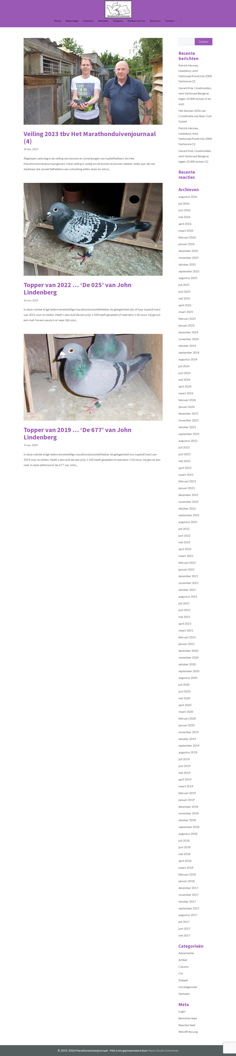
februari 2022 (187, 562)
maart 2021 (185, 630)
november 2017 (188, 894)
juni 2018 (184, 847)
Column (183, 966)
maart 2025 (185, 311)
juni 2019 (184, 766)
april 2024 (184, 386)
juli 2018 (184, 840)
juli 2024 (184, 366)
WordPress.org (188, 1031)
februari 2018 (187, 874)
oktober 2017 (187, 901)
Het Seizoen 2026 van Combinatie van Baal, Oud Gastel (194, 116)
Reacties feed (186, 1025)
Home (57, 21)
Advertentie (186, 953)
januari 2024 (186, 406)
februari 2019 (187, 793)
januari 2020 (186, 725)
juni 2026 (184, 210)
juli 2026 (184, 203)
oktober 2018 (187, 820)
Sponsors (155, 21)
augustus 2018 (187, 833)
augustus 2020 (187, 677)
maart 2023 (185, 474)
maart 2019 (185, 786)
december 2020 (188, 650)
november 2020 (188, 657)
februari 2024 (187, 400)
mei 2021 (184, 616)
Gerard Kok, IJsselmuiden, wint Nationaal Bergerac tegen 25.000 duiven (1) (194, 156)
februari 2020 (187, 718)
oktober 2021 (187, 589)
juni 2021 (184, 610)
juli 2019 (184, 759)
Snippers (118, 21)
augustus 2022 (187, 522)
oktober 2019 (187, 739)
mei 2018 (184, 854)
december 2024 (188, 332)
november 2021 (188, 583)
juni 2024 (184, 373)
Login (181, 1011)
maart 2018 (185, 867)
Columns (88, 21)
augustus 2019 (187, 752)
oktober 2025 (187, 264)
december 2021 (188, 576)
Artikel (182, 960)
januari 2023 (186, 488)
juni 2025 (184, 291)
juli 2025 (184, 284)
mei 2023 (184, 461)
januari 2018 (186, 881)
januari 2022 (186, 569)
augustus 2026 (187, 196)
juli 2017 (184, 921)
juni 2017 (184, 928)
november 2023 (188, 420)
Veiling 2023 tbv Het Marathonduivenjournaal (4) (90, 137)
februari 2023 (187, 481)
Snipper (183, 980)
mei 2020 (184, 698)
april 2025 (184, 305)
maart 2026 (185, 230)
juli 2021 (184, 603)
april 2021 (184, 623)
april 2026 (184, 223)
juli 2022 (184, 528)
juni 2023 (184, 454)
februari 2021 (187, 637)
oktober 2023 (187, 427)
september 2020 (188, 671)
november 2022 (188, 501)
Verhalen (103, 21)
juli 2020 (184, 684)
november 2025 (188, 257)
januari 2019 (186, 799)
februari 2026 (187, 237)
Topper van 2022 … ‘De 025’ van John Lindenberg (77, 288)
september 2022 (188, 515)
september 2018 (188, 827)
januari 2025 (186, 325)
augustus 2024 (187, 359)
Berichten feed (187, 1018)
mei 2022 (184, 542)
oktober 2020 (187, 664)
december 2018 (188, 806)
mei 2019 (184, 772)
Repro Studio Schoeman (163, 1050)
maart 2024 (185, 393)
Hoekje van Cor (136, 21)
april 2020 (184, 705)
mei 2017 (184, 935)
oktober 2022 (187, 508)
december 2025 (188, 250)
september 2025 (188, 271)
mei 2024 (184, 379)
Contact (169, 21)
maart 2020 (185, 711)
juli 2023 (184, 447)
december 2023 (188, 413)
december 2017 (188, 888)
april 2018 (184, 860)
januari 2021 (186, 643)
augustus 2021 (187, 596)
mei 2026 (184, 217)
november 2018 (188, 813)
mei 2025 (184, 298)
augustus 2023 (187, 440)
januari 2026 (186, 244)
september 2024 (188, 352)
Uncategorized (187, 987)
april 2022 (184, 549)
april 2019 (184, 779)
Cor (180, 973)
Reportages (72, 21)
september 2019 (188, 745)
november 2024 (188, 339)
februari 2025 (187, 318)
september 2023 (188, 434)
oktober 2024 (187, 345)
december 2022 (188, 495)
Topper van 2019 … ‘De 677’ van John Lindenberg (77, 433)
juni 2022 (184, 535)
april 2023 (184, 467)
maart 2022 (185, 555)
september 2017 (188, 908)
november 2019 (188, 732)
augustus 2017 (187, 915)
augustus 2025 (187, 278)
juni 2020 (184, 691)
